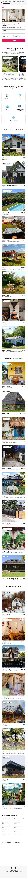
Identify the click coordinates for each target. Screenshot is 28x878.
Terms (10, 871)
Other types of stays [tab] (6, 818)
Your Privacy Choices (17, 871)
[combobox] (13, 32)
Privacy (6, 871)
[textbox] (7, 36)
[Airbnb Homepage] (3, 7)
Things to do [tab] (15, 818)
